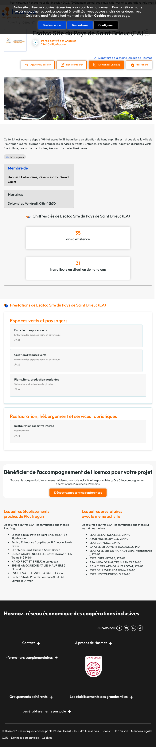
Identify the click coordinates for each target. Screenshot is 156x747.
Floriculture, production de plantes (25, 148)
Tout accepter (52, 25)
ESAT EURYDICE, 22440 (104, 542)
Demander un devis (109, 64)
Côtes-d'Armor (30, 144)
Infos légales (17, 156)
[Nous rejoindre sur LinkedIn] (134, 628)
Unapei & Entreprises (22, 177)
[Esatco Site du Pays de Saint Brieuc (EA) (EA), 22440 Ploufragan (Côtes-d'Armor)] (15, 40)
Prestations (142, 64)
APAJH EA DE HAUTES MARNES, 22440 (115, 562)
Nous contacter (74, 64)
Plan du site (121, 731)
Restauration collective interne (68, 148)
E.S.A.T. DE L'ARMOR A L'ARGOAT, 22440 (116, 566)
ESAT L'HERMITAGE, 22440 (107, 558)
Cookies (100, 15)
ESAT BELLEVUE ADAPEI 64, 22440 (112, 570)
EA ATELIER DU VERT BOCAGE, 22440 (114, 546)
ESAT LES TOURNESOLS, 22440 (109, 574)
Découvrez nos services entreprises (78, 492)
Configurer (105, 25)
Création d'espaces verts (135, 144)
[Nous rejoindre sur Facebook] (120, 628)
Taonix (106, 731)
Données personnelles (25, 737)
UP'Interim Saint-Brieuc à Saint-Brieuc (35, 550)
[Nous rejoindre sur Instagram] (127, 628)
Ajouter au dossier (40, 64)
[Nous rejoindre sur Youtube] (141, 628)
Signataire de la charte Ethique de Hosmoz (125, 58)
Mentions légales (141, 731)
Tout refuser (80, 25)
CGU (5, 737)
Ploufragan (11, 144)
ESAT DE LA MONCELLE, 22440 (109, 535)
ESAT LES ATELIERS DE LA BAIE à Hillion (37, 573)
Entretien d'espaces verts (101, 144)
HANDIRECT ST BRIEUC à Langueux (34, 561)
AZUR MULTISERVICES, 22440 (108, 539)
